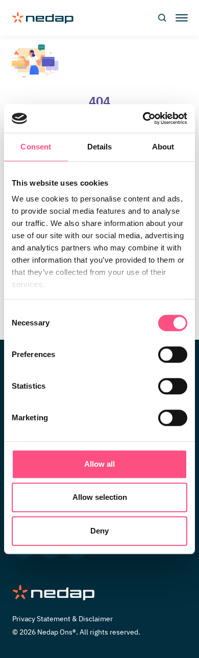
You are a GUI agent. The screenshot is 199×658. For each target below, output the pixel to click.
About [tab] (163, 146)
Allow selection (99, 497)
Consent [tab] (35, 146)
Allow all (99, 464)
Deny (99, 530)
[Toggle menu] (181, 18)
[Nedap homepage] (42, 18)
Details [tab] (99, 146)
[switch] (172, 354)
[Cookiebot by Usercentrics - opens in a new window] (143, 118)
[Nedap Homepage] (99, 593)
